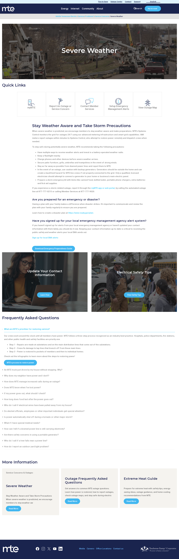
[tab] (89, 329)
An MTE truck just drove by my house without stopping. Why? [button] (33, 370)
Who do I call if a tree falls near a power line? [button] (25, 440)
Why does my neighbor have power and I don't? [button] (26, 375)
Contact (128, 2)
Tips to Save (103, 2)
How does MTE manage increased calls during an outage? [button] (32, 381)
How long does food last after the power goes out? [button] (28, 399)
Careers (90, 548)
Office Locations (103, 548)
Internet (75, 8)
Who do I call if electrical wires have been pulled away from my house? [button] (38, 405)
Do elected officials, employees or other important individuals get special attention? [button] (44, 411)
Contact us (118, 548)
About (100, 8)
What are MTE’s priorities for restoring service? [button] (27, 329)
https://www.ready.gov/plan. (81, 213)
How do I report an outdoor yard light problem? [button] (26, 446)
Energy (64, 8)
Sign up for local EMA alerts (45, 238)
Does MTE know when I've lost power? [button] (22, 387)
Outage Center (116, 2)
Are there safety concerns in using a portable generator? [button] (31, 435)
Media (82, 548)
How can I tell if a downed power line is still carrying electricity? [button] (34, 429)
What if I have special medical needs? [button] (22, 423)
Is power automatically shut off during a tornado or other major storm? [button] (38, 417)
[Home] (8, 8)
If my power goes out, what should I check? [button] (25, 393)
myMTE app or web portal (103, 188)
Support (137, 2)
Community (88, 8)
